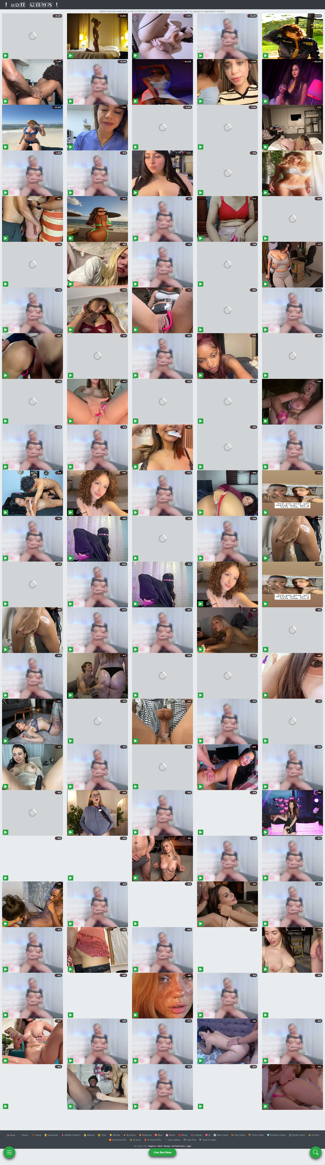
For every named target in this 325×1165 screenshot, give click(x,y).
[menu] (9, 1152)
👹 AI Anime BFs (152, 1139)
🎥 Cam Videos (172, 1139)
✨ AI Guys (135, 1139)
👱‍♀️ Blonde (114, 1135)
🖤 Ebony (23, 1135)
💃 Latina (36, 1135)
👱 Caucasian (51, 1135)
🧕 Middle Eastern (71, 1135)
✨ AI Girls (313, 1135)
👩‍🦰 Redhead (145, 1135)
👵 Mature (89, 1135)
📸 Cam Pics (189, 1139)
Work (160, 1146)
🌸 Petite (170, 1135)
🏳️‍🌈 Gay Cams (238, 1135)
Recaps (167, 1146)
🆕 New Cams (220, 1135)
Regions (152, 1146)
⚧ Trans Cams (256, 1135)
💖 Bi (207, 1135)
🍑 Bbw (158, 1135)
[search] (316, 1152)
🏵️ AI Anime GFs (117, 1139)
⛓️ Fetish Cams (297, 1135)
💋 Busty (183, 1135)
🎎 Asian (10, 1135)
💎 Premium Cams (276, 1135)
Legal (188, 1146)
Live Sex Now (162, 1152)
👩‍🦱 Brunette (129, 1135)
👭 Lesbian (196, 1135)
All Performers (178, 1146)
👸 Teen (102, 1135)
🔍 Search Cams (207, 1139)
